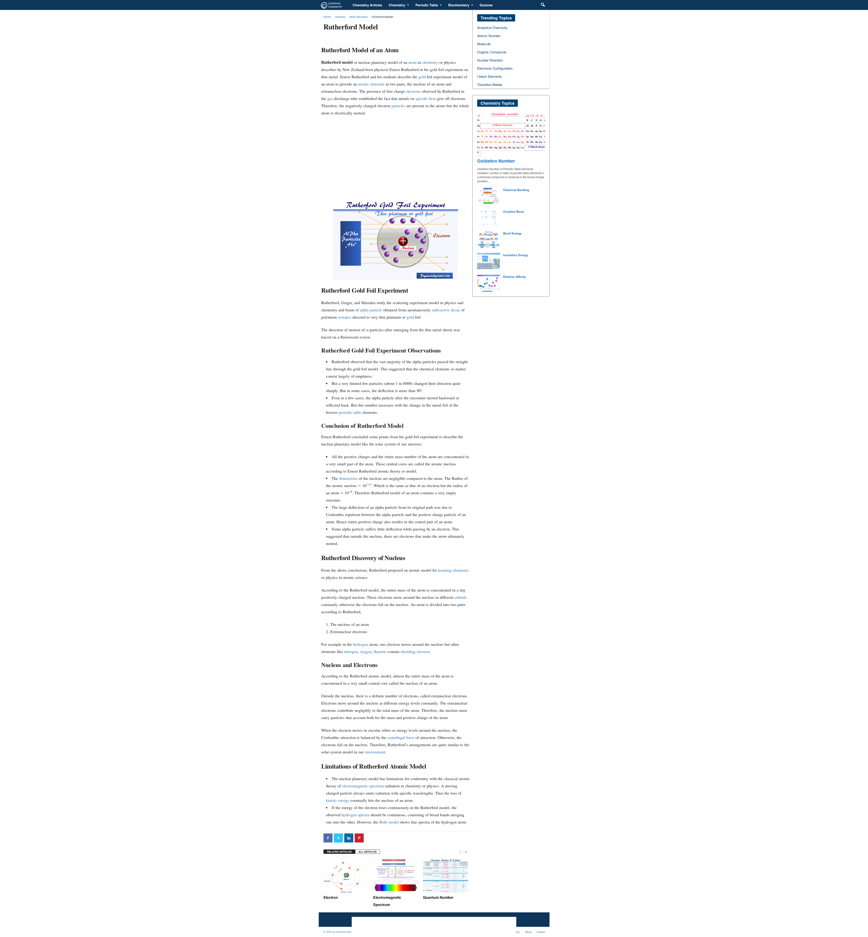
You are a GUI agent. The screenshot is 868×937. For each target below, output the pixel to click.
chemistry (430, 62)
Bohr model (389, 822)
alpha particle (371, 309)
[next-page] (466, 851)
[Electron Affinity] (488, 283)
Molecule (484, 43)
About (528, 932)
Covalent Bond (513, 211)
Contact (541, 932)
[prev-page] (460, 851)
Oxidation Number (496, 161)
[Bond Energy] (488, 239)
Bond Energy (512, 233)
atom (412, 62)
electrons (413, 91)
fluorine (380, 651)
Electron (330, 897)
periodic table (350, 412)
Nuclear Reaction (490, 60)
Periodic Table (426, 4)
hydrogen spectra (355, 814)
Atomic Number (488, 35)
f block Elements (489, 76)
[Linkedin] (348, 837)
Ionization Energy (515, 255)
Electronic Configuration (494, 68)
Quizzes (486, 4)
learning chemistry (453, 570)
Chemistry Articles (367, 4)
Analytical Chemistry (492, 27)
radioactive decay (446, 309)
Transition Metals (489, 84)
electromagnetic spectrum (363, 785)
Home (327, 17)
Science (340, 17)
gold (422, 76)
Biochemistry (458, 4)
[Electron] (346, 875)
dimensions (348, 478)
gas (330, 98)
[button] (543, 5)
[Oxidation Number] (511, 134)
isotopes (344, 317)
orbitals (461, 597)
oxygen (365, 651)
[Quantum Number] (445, 875)
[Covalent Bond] (488, 218)
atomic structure (371, 84)
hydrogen (360, 644)
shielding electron (415, 651)
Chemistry (397, 4)
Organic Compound (491, 52)
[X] (338, 837)
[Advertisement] (395, 151)
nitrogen (351, 651)
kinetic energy (337, 800)
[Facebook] (328, 837)
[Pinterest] (359, 837)
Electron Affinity (514, 276)
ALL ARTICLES (368, 851)
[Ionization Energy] (488, 261)
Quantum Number (438, 897)
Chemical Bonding (516, 190)
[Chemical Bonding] (488, 196)
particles (398, 105)
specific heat (425, 98)
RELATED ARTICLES (339, 851)
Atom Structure (358, 17)
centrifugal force (400, 737)
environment (375, 752)
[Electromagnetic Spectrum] (395, 875)
